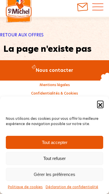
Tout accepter (54, 142)
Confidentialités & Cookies (54, 93)
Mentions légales (55, 84)
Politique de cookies (25, 186)
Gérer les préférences (54, 174)
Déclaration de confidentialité (72, 186)
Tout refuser (54, 158)
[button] (100, 104)
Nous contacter (54, 70)
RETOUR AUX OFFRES (22, 35)
